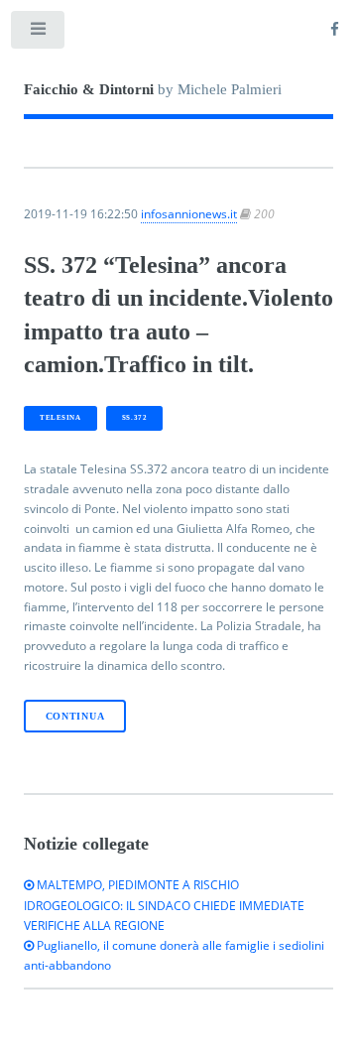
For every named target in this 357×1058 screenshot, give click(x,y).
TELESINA (60, 418)
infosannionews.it (189, 213)
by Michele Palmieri (153, 89)
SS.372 (134, 418)
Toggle (38, 33)
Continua (75, 716)
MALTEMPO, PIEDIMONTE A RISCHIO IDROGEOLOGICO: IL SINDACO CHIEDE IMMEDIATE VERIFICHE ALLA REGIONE (164, 905)
